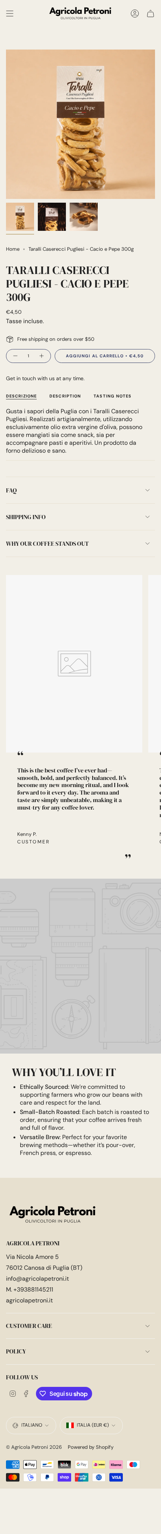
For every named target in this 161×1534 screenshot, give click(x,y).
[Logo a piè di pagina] (53, 1215)
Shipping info (26, 517)
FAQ (11, 490)
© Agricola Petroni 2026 (34, 1447)
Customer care (29, 1326)
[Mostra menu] (9, 13)
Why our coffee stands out (47, 543)
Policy (16, 1351)
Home (12, 249)
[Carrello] (150, 13)
